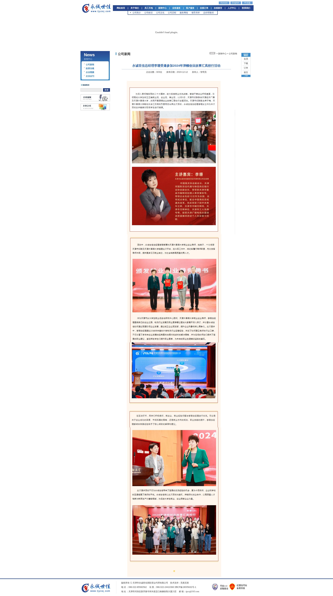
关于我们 (135, 8)
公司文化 (160, 12)
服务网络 (184, 12)
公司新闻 (90, 64)
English (235, 3)
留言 (246, 72)
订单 (246, 68)
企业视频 (90, 72)
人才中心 (232, 8)
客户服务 (190, 8)
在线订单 (204, 8)
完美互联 (185, 583)
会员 (246, 59)
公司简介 (137, 12)
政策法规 (90, 68)
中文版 (247, 3)
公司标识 (148, 12)
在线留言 (218, 8)
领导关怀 (195, 12)
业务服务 (176, 8)
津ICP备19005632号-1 (185, 587)
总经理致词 (208, 12)
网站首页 (121, 8)
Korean (224, 3)
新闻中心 (162, 8)
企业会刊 (90, 76)
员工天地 (148, 8)
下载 (246, 63)
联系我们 (246, 8)
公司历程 (172, 12)
